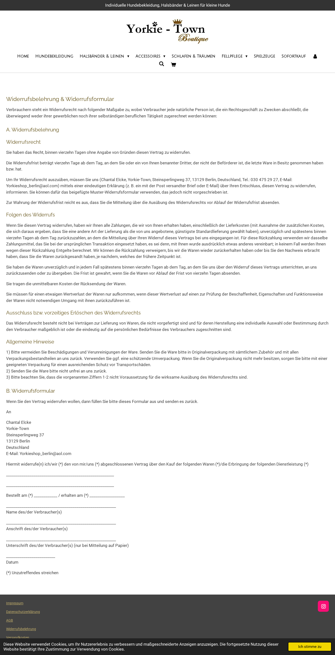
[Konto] (315, 56)
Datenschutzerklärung (23, 612)
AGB (9, 620)
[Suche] (162, 63)
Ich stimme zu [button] (309, 646)
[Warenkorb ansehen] (173, 64)
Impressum (14, 603)
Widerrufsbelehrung (21, 629)
